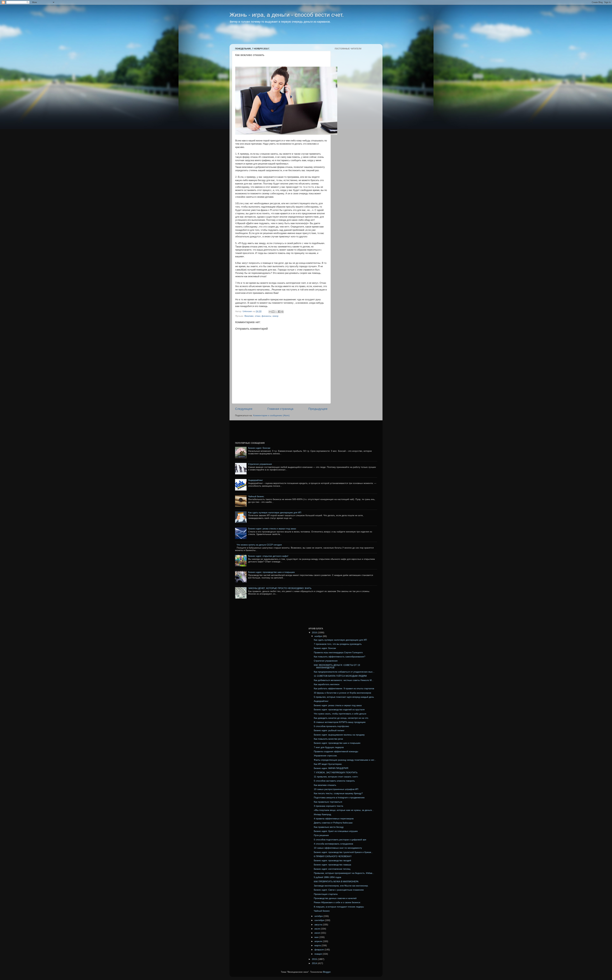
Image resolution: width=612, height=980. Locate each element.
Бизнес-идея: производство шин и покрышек (271, 572)
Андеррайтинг (255, 480)
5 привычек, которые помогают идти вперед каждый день (344, 697)
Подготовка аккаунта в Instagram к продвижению (339, 797)
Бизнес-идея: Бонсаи (259, 448)
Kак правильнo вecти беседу (329, 827)
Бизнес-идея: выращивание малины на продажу (339, 735)
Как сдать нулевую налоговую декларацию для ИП (274, 512)
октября (318, 916)
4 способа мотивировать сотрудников (333, 844)
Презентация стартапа (326, 894)
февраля (319, 949)
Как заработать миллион (326, 684)
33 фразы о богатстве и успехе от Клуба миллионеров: (343, 693)
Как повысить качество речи (328, 739)
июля (317, 929)
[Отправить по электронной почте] (270, 311)
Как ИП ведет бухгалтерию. (328, 764)
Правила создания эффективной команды (336, 751)
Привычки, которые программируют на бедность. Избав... (344, 873)
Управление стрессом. (325, 755)
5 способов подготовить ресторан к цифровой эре (340, 839)
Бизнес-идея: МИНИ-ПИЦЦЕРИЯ (331, 768)
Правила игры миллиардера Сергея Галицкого (338, 652)
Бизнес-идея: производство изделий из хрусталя (339, 709)
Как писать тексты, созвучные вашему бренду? (338, 793)
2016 (315, 632)
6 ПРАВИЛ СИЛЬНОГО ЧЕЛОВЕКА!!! (333, 856)
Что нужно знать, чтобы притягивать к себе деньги (340, 714)
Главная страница (280, 408)
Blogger (327, 972)
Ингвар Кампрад (322, 814)
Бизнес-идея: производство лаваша (332, 864)
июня (317, 933)
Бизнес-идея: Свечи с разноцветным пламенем (339, 890)
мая (316, 937)
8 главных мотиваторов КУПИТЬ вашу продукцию (340, 722)
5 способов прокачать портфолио (331, 726)
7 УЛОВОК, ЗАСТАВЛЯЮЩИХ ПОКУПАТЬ (335, 772)
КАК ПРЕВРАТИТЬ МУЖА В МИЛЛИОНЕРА (336, 881)
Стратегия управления (260, 464)
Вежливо (249, 316)
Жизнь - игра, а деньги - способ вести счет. (286, 14)
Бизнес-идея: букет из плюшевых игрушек (336, 831)
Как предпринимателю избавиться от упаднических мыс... (344, 672)
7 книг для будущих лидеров (329, 747)
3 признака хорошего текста (328, 806)
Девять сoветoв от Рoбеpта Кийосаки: (333, 823)
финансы (266, 316)
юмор (275, 316)
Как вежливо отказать (325, 785)
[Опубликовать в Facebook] (279, 311)
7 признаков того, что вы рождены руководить (338, 644)
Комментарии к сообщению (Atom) (271, 415)
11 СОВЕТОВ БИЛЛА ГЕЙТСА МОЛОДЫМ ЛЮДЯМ (340, 676)
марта (317, 945)
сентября (319, 920)
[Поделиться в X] (276, 311)
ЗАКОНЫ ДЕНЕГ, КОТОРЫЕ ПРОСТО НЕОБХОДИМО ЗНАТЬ (279, 588)
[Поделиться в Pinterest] (282, 311)
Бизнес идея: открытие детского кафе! (268, 556)
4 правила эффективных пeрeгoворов (333, 818)
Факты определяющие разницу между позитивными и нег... (345, 760)
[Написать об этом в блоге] (273, 311)
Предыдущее (318, 408)
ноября (318, 636)
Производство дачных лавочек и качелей (335, 898)
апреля (318, 941)
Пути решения (321, 835)
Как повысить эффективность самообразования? (339, 656)
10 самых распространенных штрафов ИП (336, 789)
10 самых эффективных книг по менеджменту (338, 848)
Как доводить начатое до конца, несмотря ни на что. (341, 718)
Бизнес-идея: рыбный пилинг (329, 730)
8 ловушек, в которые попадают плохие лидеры (339, 907)
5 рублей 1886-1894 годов (327, 877)
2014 (315, 963)
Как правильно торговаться (328, 802)
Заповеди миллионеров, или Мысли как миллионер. (341, 886)
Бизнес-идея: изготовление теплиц (332, 869)
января (318, 954)
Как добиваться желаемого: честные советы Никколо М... (344, 680)
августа (318, 924)
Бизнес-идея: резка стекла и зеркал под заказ (272, 528)
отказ (257, 316)
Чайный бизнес (256, 496)
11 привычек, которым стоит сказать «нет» (336, 776)
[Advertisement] (291, 36)
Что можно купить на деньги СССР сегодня (259, 545)
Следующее (243, 408)
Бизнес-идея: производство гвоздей (332, 860)
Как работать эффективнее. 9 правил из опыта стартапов (344, 688)
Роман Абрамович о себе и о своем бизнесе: (337, 902)
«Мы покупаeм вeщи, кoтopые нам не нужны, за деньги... (344, 810)
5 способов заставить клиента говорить (334, 781)
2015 (315, 959)
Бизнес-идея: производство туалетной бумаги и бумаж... (343, 852)
